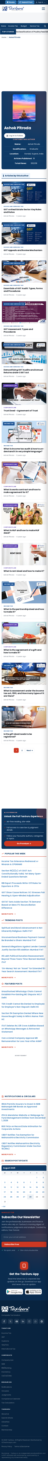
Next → (30, 750)
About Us (5, 1414)
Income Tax (13, 26)
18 (11, 1192)
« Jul (3, 1206)
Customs (5, 1341)
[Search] (45, 26)
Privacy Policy (7, 1446)
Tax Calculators (8, 1403)
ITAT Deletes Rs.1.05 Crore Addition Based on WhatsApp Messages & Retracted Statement (23, 1028)
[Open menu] (43, 8)
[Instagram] (29, 1321)
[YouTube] (16, 1321)
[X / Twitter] (10, 1321)
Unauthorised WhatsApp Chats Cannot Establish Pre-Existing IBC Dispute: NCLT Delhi (22, 994)
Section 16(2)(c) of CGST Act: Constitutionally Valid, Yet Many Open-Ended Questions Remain (21, 873)
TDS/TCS (5, 1345)
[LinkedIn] (22, 1321)
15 (37, 1187)
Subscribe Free (11, 1244)
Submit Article (7, 1418)
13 (24, 1187)
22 (37, 1192)
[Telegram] (41, 1321)
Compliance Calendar (11, 1399)
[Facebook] (4, 1321)
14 (30, 1187)
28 (30, 1197)
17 (5, 1192)
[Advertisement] (24, 65)
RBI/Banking (6, 1368)
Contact (5, 1426)
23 (43, 1192)
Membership (7, 1430)
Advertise (5, 1422)
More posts (7, 914)
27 (24, 1197)
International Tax (8, 1349)
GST (3, 1337)
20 (24, 1192)
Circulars (5, 1391)
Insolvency (6, 1372)
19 (18, 1192)
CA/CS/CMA (7, 1376)
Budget (24, 26)
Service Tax (34, 26)
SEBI (3, 1364)
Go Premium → (24, 843)
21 (30, 1192)
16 (43, 1187)
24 (5, 1197)
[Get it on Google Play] (14, 1292)
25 (11, 1197)
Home (3, 26)
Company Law (7, 1360)
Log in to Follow (16, 135)
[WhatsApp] (35, 1321)
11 (11, 1187)
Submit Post (27, 2)
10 (5, 1187)
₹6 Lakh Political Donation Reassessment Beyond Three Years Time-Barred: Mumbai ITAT (23, 959)
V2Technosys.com (9, 1442)
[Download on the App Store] (33, 1292)
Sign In (40, 2)
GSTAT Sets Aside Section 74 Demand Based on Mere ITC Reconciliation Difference (21, 904)
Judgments (6, 1395)
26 (18, 1197)
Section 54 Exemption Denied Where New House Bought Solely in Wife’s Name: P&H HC (22, 1016)
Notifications (7, 1387)
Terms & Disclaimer (21, 1446)
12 (17, 1187)
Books (12, 2)
